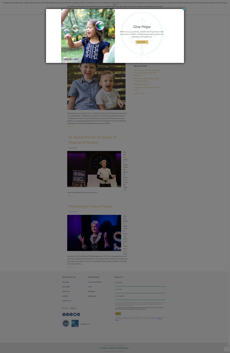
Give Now (141, 42)
